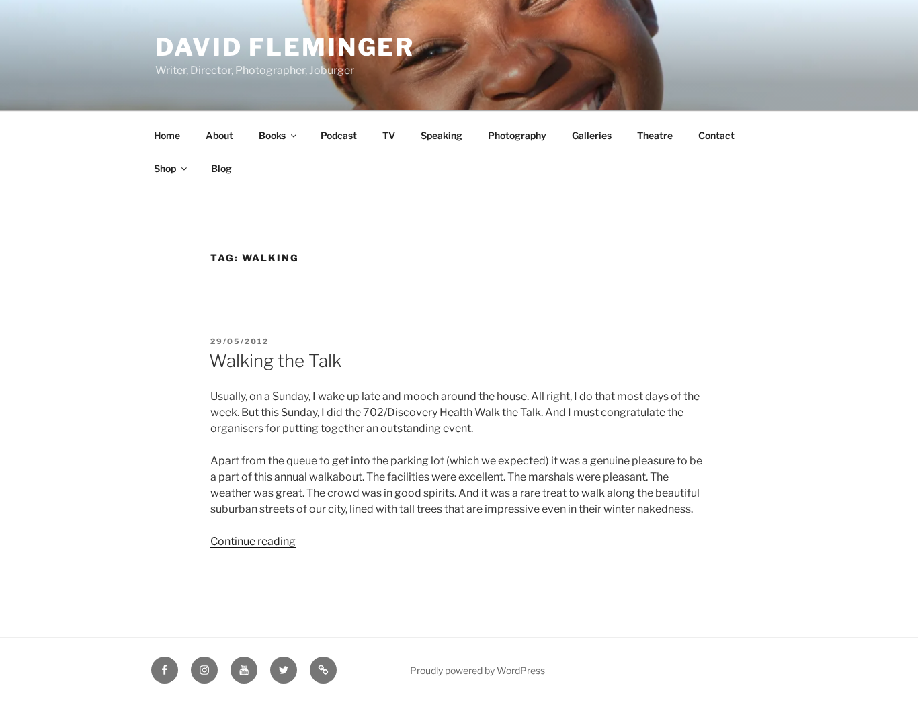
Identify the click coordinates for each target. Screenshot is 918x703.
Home (167, 135)
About (219, 135)
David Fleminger (285, 47)
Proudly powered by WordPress (477, 670)
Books (272, 135)
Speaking (441, 135)
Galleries (592, 135)
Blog (221, 168)
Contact (716, 135)
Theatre (655, 135)
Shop (165, 168)
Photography (517, 135)
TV (388, 135)
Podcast (339, 135)
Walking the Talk (275, 360)
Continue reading (253, 541)
